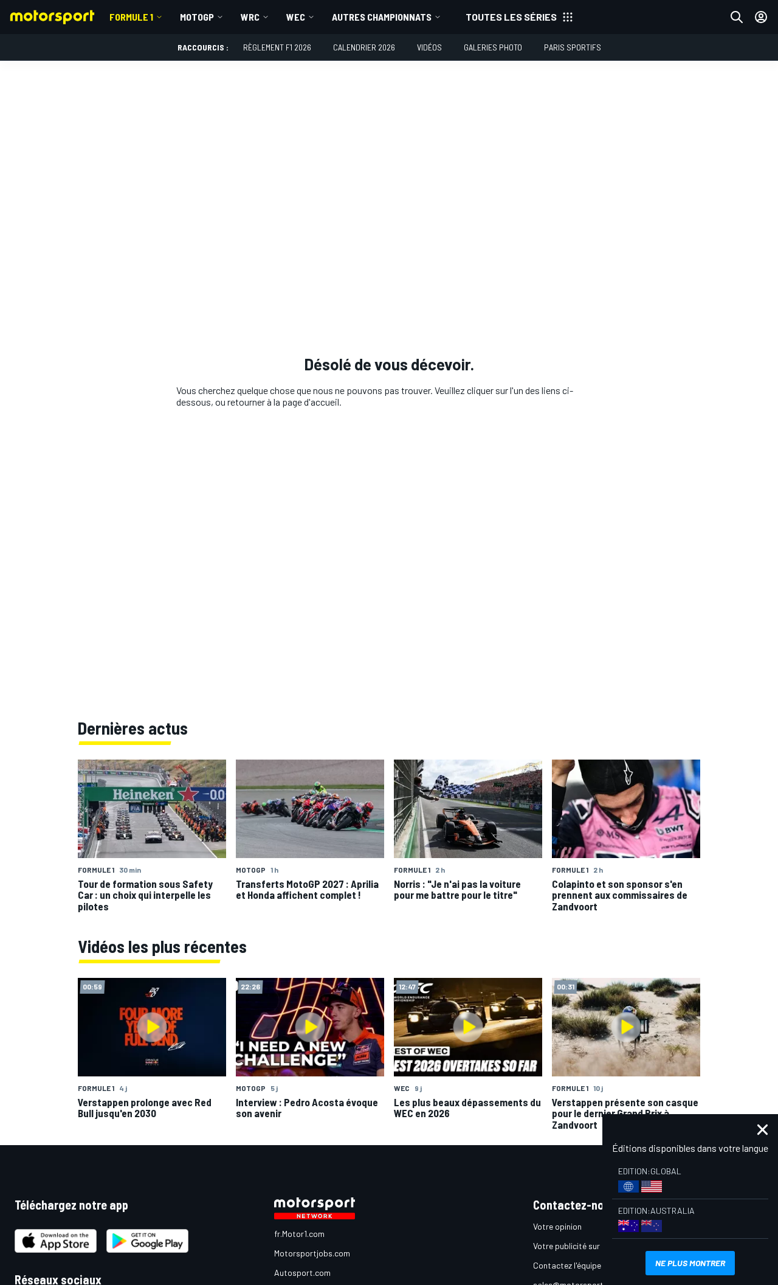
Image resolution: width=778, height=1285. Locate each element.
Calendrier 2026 (364, 47)
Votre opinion (557, 1226)
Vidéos (429, 47)
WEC (295, 17)
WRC (250, 17)
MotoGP (197, 17)
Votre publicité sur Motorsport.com (597, 1246)
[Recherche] (737, 17)
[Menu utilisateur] (761, 17)
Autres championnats (382, 17)
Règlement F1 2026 (277, 47)
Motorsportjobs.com (312, 1253)
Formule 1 (131, 17)
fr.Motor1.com (299, 1233)
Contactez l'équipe (567, 1265)
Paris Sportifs (572, 47)
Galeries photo (493, 47)
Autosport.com (302, 1272)
